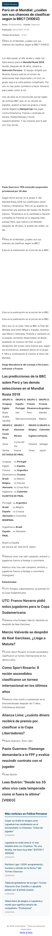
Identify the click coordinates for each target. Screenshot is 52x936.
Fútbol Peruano (10, 4)
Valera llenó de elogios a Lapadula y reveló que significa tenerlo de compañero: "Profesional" (23, 904)
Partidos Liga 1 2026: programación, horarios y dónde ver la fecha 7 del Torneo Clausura (24, 868)
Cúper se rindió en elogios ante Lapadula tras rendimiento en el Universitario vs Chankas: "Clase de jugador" (24, 826)
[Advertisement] (26, 157)
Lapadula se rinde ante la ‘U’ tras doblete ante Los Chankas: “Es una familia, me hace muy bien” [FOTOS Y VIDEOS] (24, 848)
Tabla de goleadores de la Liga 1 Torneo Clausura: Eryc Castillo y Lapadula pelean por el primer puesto (25, 886)
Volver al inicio (26, 932)
